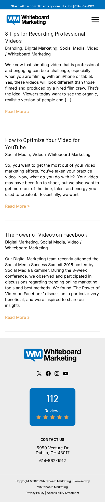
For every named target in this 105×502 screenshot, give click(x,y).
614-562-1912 (84, 6)
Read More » (17, 111)
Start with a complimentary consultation (41, 6)
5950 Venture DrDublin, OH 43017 (53, 450)
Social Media (72, 48)
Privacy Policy (35, 493)
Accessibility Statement (63, 493)
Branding (13, 48)
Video (92, 48)
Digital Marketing (41, 48)
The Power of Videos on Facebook (46, 234)
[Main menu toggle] (95, 19)
